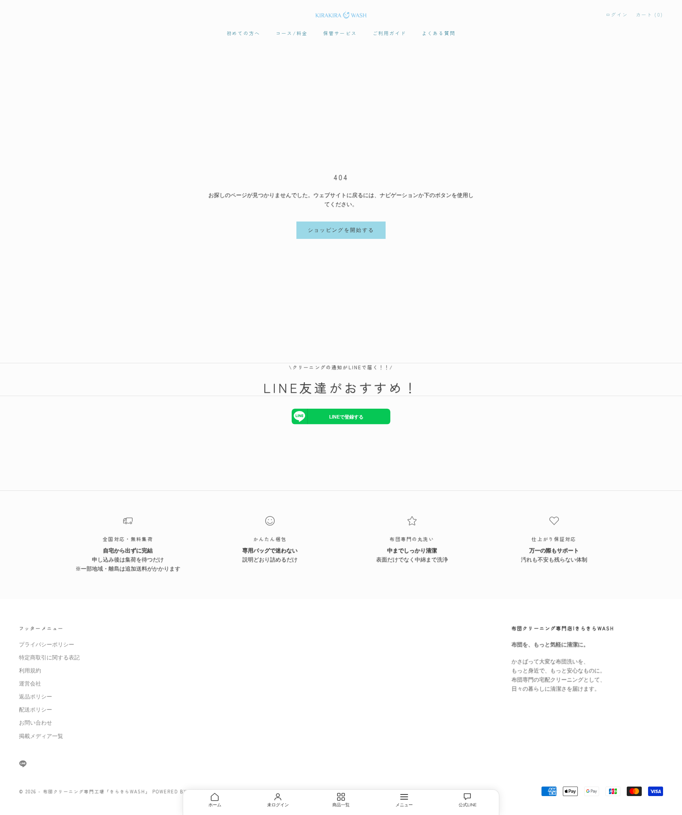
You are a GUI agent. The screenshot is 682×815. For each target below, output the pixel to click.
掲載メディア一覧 (41, 736)
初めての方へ (243, 33)
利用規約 (30, 670)
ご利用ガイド (389, 33)
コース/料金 (291, 33)
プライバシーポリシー (46, 644)
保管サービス (340, 33)
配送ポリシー (35, 710)
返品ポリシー (35, 696)
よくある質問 (438, 33)
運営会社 (30, 683)
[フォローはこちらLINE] (23, 764)
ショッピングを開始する (341, 230)
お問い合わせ (35, 723)
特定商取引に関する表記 (49, 657)
